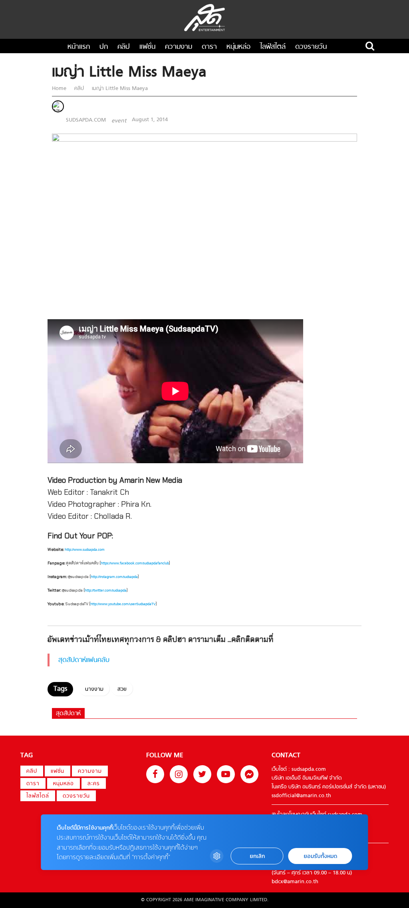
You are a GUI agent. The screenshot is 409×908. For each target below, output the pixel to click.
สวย (122, 690)
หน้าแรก (79, 47)
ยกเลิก (257, 856)
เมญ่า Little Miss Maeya (119, 89)
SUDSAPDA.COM (86, 120)
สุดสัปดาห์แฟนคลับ (83, 660)
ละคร (93, 784)
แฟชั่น (147, 47)
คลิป (123, 47)
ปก (103, 47)
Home (60, 89)
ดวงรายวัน (311, 47)
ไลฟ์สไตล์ (273, 47)
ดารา (209, 47)
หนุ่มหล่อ (238, 47)
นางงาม (94, 690)
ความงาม (178, 47)
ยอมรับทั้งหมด (320, 856)
